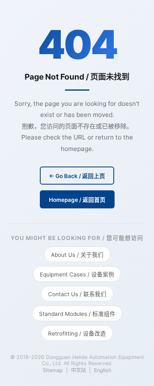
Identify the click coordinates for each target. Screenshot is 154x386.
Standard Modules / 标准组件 (77, 314)
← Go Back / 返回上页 (77, 176)
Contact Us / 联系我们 (77, 294)
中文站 (78, 370)
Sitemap (53, 370)
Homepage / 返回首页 (77, 199)
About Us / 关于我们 (77, 254)
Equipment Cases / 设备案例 (77, 274)
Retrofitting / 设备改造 (77, 333)
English (102, 370)
